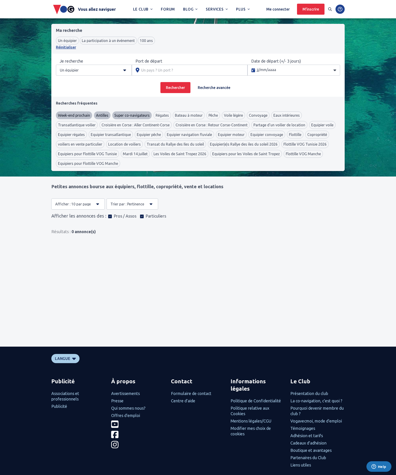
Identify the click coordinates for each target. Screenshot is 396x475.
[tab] (76, 103)
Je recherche (71, 61)
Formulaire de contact (191, 393)
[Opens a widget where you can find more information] (378, 467)
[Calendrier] (334, 70)
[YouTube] (138, 424)
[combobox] (79, 70)
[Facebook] (138, 434)
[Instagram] (138, 444)
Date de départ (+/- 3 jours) (276, 61)
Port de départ (148, 61)
